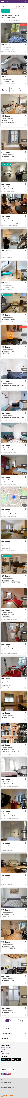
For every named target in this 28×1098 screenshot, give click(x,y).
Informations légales (6, 1082)
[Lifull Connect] (8, 1096)
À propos (3, 1049)
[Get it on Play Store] (6, 1059)
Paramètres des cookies (7, 1090)
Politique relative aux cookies (8, 1085)
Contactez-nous (5, 1053)
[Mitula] (4, 1)
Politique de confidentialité (7, 1087)
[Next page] (24, 1020)
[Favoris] (16, 2)
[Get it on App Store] (16, 1059)
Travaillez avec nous (6, 1047)
